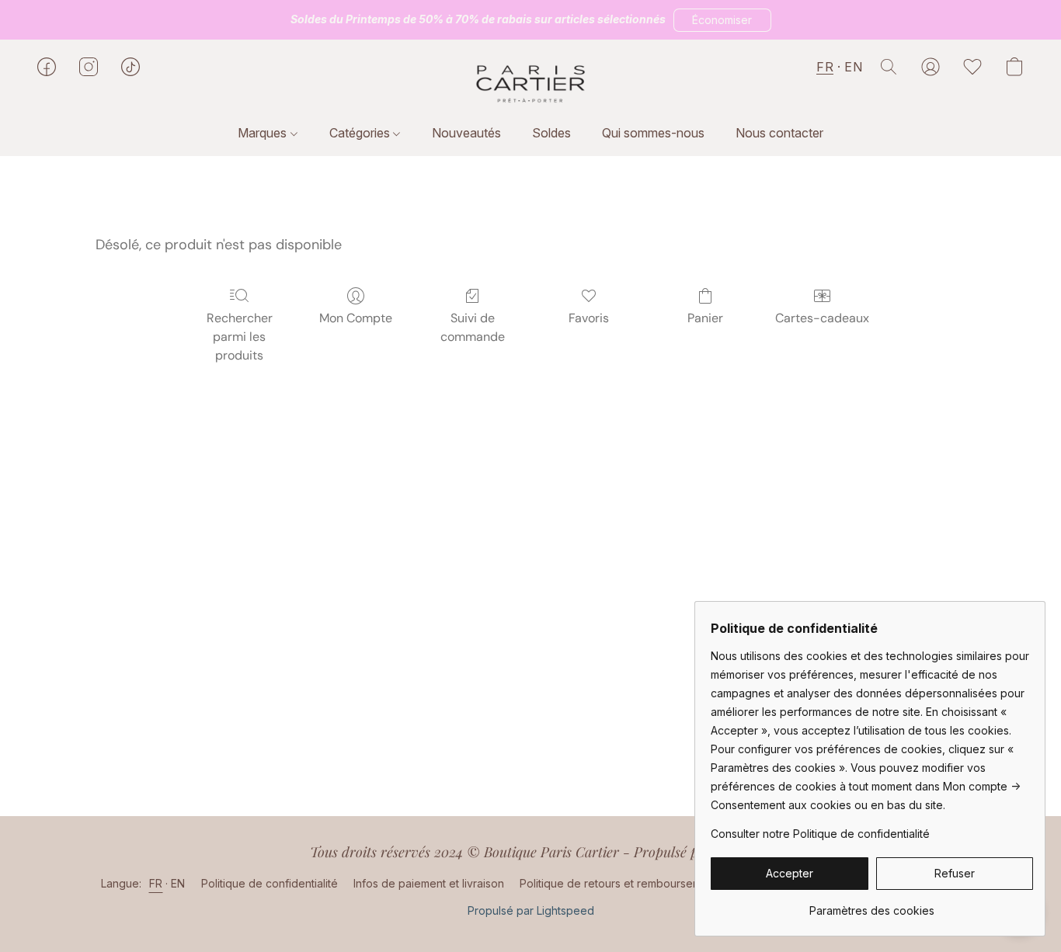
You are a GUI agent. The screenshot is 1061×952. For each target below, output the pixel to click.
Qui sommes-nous (653, 133)
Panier (705, 318)
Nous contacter (779, 133)
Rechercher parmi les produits (240, 336)
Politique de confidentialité (269, 883)
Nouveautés (466, 133)
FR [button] (824, 67)
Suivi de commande (472, 327)
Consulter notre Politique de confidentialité (820, 833)
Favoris (589, 318)
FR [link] (156, 883)
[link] (872, 905)
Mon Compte (355, 318)
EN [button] (853, 67)
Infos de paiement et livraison (428, 883)
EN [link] (178, 883)
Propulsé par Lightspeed (531, 910)
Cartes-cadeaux (822, 318)
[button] (722, 20)
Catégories (361, 133)
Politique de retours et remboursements (621, 883)
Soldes (551, 133)
